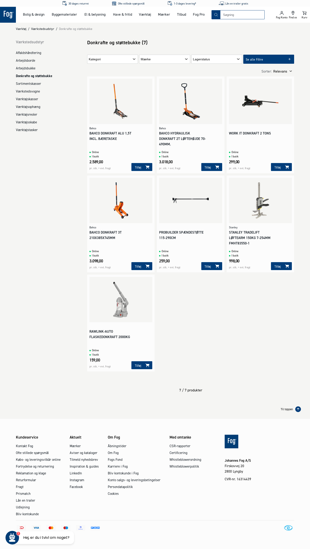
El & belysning (95, 14)
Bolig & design (33, 14)
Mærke (146, 59)
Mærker (164, 14)
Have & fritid (122, 14)
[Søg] (216, 14)
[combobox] (242, 14)
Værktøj (145, 14)
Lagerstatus (201, 59)
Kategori (95, 59)
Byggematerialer (64, 14)
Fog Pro (199, 14)
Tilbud (181, 14)
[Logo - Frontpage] (8, 15)
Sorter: (266, 71)
